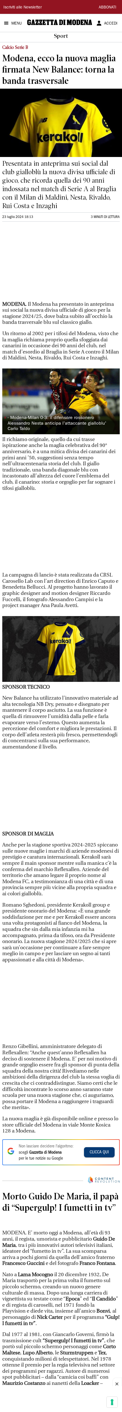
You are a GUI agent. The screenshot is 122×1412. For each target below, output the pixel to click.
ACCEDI (110, 24)
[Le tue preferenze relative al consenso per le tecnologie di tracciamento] (112, 1402)
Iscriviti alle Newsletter (22, 8)
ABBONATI (107, 8)
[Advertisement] (44, 263)
